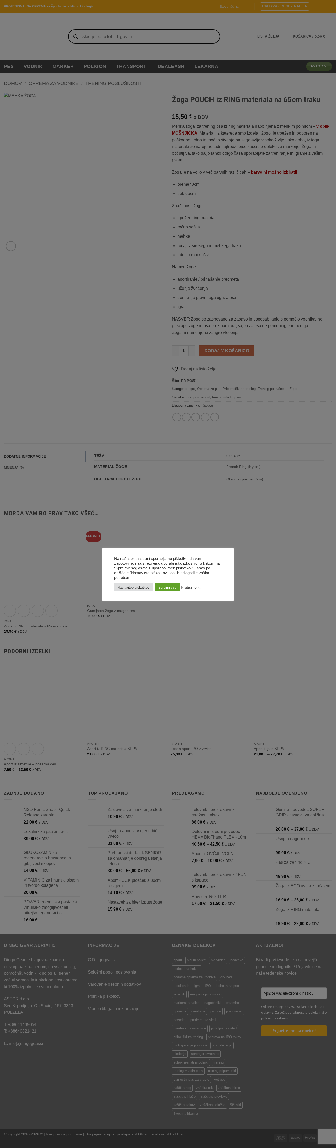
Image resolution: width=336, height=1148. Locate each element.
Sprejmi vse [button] (167, 587)
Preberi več (191, 587)
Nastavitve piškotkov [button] (133, 587)
